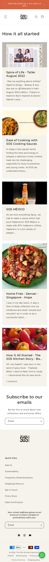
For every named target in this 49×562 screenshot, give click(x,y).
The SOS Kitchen (23, 552)
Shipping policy (34, 560)
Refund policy (21, 556)
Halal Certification (14, 502)
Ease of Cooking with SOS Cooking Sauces (22, 142)
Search (8, 465)
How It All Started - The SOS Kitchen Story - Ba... (24, 357)
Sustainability (11, 471)
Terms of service (18, 560)
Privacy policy (35, 556)
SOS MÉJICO (15, 209)
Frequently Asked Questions (19, 477)
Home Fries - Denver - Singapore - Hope (22, 295)
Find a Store (11, 496)
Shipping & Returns (14, 484)
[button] (6, 17)
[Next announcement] (44, 5)
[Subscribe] (41, 421)
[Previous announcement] (5, 5)
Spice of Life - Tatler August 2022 (20, 74)
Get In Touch (11, 490)
